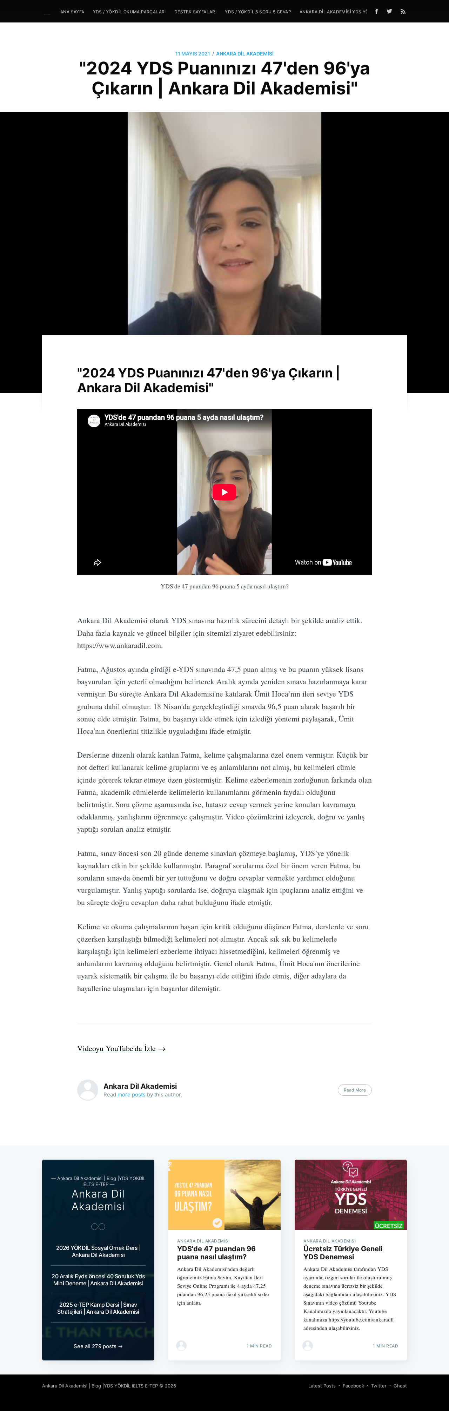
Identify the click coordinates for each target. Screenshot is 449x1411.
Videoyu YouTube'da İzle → (121, 1048)
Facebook (353, 1386)
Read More (355, 1090)
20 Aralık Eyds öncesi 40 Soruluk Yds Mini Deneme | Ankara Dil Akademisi (98, 1280)
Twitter (379, 1386)
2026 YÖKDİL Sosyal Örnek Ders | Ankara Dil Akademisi (98, 1251)
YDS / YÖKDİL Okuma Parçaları (129, 11)
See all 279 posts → (98, 1346)
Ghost (400, 1386)
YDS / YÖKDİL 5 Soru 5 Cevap (258, 11)
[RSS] (403, 11)
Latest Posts (322, 1386)
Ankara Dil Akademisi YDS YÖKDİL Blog (346, 11)
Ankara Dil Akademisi (245, 54)
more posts (132, 1094)
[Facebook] (376, 11)
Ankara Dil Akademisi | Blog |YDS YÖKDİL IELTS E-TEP (100, 1386)
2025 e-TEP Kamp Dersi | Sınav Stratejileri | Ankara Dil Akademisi (98, 1308)
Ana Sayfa (72, 11)
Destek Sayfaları (195, 11)
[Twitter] (391, 11)
